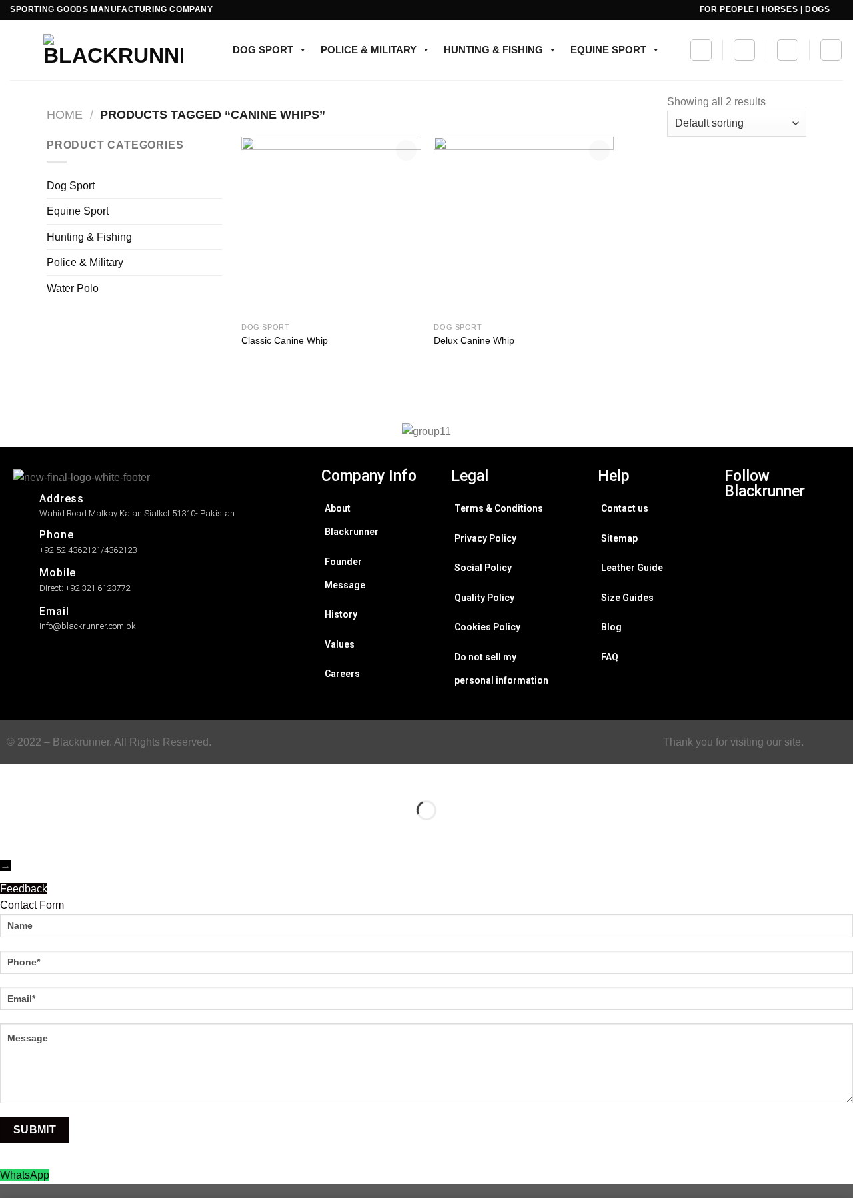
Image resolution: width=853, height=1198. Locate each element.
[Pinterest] (743, 646)
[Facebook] (743, 558)
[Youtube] (743, 675)
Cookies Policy (487, 627)
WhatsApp (24, 1175)
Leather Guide (632, 567)
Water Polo (73, 288)
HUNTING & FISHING (493, 49)
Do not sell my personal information (501, 669)
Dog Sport (71, 185)
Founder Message (345, 573)
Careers (342, 673)
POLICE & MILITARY (369, 49)
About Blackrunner (352, 520)
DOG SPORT (263, 49)
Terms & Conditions (498, 508)
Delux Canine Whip (474, 340)
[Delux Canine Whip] (524, 226)
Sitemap (619, 538)
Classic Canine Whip (284, 340)
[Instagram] (743, 529)
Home (65, 114)
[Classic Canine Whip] (331, 226)
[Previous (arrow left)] (13, 833)
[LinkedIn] (743, 617)
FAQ (609, 657)
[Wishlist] (744, 50)
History (341, 614)
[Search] (701, 50)
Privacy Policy (485, 538)
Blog (611, 627)
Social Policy (483, 567)
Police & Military (85, 262)
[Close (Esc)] (13, 777)
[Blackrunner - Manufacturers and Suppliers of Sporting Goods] (96, 50)
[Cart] (787, 50)
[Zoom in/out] (52, 777)
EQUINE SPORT (608, 49)
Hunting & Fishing (89, 237)
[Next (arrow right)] (52, 833)
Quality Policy (484, 597)
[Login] (831, 50)
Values (340, 644)
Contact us (624, 508)
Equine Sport (78, 211)
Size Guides (627, 597)
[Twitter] (743, 587)
